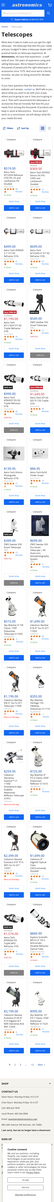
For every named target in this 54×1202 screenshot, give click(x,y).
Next (40, 1064)
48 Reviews (45, 410)
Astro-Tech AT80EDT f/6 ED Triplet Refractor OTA (12, 402)
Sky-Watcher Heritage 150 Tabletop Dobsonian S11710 (40, 704)
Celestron (34, 633)
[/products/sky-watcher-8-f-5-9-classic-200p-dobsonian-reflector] (40, 756)
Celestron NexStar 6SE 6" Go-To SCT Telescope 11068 (13, 703)
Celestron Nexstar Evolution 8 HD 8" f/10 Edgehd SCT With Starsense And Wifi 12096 (14, 1020)
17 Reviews (19, 484)
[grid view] (42, 128)
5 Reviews (19, 640)
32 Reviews (19, 412)
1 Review (46, 715)
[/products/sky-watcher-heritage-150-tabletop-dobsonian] (40, 681)
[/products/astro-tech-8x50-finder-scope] (40, 453)
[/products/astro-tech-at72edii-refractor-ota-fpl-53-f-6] (13, 153)
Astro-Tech (8, 186)
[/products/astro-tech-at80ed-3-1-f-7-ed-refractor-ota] (13, 231)
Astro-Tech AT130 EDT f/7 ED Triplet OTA (39, 400)
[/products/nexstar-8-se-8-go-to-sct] (40, 606)
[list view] (49, 128)
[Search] (48, 13)
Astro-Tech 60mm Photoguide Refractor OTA (13, 475)
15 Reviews (19, 553)
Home (5, 26)
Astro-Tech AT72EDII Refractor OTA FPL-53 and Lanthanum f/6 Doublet (13, 178)
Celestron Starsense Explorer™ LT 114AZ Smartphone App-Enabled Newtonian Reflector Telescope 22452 (14, 786)
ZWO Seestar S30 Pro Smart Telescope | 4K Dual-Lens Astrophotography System (39, 551)
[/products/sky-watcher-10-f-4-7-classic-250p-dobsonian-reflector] (40, 996)
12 (32, 1064)
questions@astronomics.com (22, 1119)
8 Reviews (46, 1030)
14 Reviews (45, 481)
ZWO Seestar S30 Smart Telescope (13, 546)
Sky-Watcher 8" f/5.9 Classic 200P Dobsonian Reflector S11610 (39, 779)
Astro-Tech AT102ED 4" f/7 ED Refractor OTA (40, 253)
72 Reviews (45, 190)
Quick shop (14, 201)
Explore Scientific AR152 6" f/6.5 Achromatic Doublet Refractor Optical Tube (39, 943)
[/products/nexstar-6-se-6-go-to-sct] (13, 681)
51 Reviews (19, 262)
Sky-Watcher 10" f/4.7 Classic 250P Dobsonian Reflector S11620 (39, 1019)
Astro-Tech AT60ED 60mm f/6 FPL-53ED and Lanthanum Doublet (40, 178)
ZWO (32, 328)
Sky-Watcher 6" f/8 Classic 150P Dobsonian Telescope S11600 (13, 629)
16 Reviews (19, 874)
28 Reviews (19, 712)
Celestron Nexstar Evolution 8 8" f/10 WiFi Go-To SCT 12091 (13, 863)
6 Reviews (46, 565)
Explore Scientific (37, 951)
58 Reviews (19, 190)
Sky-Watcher (9, 636)
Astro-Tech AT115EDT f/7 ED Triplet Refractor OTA (13, 327)
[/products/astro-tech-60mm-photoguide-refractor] (13, 453)
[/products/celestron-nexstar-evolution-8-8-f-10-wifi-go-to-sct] (13, 840)
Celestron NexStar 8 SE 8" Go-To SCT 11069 (39, 628)
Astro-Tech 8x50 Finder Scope (38, 474)
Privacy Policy (33, 1172)
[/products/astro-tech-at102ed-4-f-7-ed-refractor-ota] (40, 231)
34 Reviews (45, 637)
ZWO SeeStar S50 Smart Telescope (39, 324)
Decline (25, 1187)
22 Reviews (45, 331)
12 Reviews (45, 877)
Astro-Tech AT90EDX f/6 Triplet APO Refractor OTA (11, 942)
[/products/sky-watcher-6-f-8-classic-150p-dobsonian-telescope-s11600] (13, 606)
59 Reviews (19, 337)
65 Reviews (45, 262)
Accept (25, 1180)
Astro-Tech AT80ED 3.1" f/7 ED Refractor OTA (14, 253)
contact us (29, 89)
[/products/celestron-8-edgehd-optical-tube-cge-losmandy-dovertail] (40, 840)
